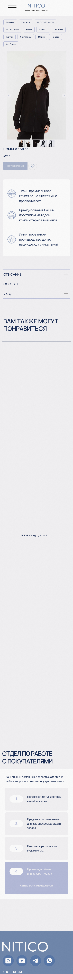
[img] (49, 960)
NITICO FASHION (45, 22)
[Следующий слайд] (64, 95)
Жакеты (43, 29)
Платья (55, 37)
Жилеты (58, 29)
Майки (41, 37)
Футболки (11, 44)
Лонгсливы (25, 37)
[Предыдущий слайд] (9, 95)
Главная (10, 22)
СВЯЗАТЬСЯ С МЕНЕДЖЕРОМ (36, 885)
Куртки (9, 37)
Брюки (29, 29)
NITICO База (12, 29)
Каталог (26, 22)
